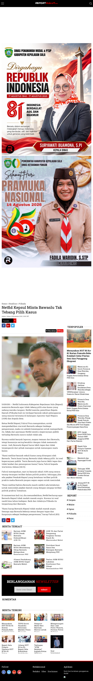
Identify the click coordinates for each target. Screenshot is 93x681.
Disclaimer (53, 671)
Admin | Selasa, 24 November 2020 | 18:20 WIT (15, 316)
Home (4, 303)
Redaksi (36, 671)
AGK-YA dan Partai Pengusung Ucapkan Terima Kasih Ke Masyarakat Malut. (54, 535)
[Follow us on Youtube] (19, 672)
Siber (44, 671)
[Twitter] (13, 325)
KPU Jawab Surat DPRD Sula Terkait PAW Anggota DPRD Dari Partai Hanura (79, 436)
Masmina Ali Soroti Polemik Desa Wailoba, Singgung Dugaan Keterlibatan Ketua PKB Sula (78, 372)
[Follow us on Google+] (14, 672)
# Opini (70, 509)
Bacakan (52, 331)
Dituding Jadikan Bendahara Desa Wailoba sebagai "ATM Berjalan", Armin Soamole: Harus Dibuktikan (79, 388)
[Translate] (14, 320)
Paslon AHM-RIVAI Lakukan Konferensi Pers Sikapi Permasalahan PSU (54, 564)
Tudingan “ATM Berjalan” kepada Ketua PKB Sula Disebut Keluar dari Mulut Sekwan (40, 652)
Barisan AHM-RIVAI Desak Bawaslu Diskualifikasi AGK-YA (20, 535)
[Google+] (8, 325)
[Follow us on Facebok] (4, 672)
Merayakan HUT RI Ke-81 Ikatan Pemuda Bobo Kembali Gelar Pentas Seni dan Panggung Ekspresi (8, 631)
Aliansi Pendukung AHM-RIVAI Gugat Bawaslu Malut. (22, 561)
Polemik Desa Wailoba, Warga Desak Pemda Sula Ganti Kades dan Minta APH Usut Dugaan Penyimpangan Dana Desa (79, 421)
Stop (60, 331)
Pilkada (22, 303)
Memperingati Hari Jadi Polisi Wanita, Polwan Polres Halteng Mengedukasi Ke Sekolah (57, 629)
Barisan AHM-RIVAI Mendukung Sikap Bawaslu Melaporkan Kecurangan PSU (22, 549)
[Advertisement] (46, 17)
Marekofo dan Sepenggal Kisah (84, 459)
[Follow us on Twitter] (9, 672)
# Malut (70, 504)
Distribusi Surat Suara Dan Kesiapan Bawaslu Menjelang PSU (54, 548)
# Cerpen (71, 500)
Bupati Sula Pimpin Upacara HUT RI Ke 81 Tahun (7, 649)
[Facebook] (4, 325)
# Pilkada (71, 513)
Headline (13, 303)
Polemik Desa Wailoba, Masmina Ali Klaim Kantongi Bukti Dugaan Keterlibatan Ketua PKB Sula (79, 405)
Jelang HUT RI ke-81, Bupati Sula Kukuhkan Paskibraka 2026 (23, 650)
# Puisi (70, 518)
